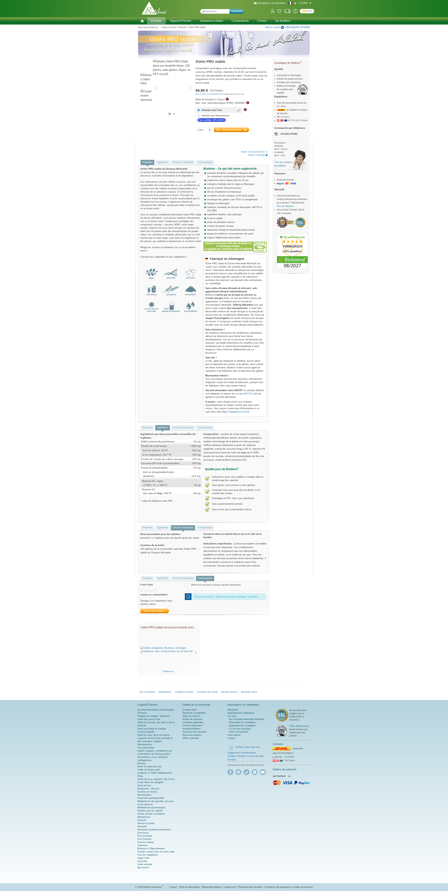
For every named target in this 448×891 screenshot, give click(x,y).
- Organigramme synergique (241, 725)
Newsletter (232, 709)
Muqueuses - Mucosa (148, 788)
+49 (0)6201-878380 (297, 27)
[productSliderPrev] (141, 652)
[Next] (190, 88)
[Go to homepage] (154, 8)
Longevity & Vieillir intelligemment (154, 772)
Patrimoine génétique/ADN (150, 798)
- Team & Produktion (237, 731)
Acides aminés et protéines (151, 814)
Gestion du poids (146, 823)
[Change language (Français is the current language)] (292, 3)
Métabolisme (143, 817)
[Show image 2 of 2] (174, 114)
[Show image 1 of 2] (170, 114)
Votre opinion (234, 735)
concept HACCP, (244, 393)
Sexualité (142, 826)
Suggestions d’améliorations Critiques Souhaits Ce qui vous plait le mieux (245, 756)
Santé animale (144, 864)
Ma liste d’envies (229, 692)
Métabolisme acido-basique (151, 807)
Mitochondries (144, 795)
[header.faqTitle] (295, 12)
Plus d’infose (297, 726)
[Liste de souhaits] (279, 12)
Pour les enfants (145, 842)
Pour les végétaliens (147, 855)
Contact (231, 738)
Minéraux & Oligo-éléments (151, 848)
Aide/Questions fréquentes (240, 713)
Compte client (190, 709)
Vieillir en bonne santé (148, 769)
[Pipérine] (169, 649)
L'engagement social (237, 411)
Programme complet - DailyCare (153, 716)
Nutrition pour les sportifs (150, 810)
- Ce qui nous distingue (239, 728)
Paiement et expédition (194, 713)
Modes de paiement (192, 719)
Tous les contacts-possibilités (283, 164)
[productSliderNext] (195, 652)
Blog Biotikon (165, 692)
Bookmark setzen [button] (249, 692)
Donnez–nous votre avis (248, 747)
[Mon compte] (273, 11)
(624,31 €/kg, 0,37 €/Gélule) (207, 94)
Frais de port (239, 94)
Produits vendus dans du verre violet (155, 851)
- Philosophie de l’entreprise (241, 722)
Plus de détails (284, 206)
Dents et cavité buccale (149, 766)
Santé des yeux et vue (148, 719)
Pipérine (167, 671)
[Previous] (155, 88)
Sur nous (232, 716)
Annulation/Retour (192, 728)
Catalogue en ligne (184, 692)
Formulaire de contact (207, 692)
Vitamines (142, 845)
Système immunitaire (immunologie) (155, 709)
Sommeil (141, 820)
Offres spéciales (191, 738)
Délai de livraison (191, 716)
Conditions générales (193, 722)
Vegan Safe (143, 858)
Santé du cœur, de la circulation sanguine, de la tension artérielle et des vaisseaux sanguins (155, 738)
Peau (140, 776)
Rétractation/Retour (212, 887)
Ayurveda (142, 861)
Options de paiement (284, 769)
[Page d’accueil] (142, 20)
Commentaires (205, 162)
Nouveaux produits (192, 735)
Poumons (142, 713)
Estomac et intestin (147, 791)
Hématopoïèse (144, 744)
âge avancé (143, 867)
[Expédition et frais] (287, 12)
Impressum (231, 887)
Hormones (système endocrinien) (154, 829)
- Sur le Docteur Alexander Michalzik (245, 719)
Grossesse (142, 832)
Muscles (141, 763)
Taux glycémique (146, 747)
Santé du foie (144, 785)
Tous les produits (147, 692)
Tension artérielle (146, 731)
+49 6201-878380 (288, 134)
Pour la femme (144, 836)
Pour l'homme (144, 839)
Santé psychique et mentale (151, 728)
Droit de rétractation (192, 725)
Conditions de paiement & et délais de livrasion (289, 887)
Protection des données (194, 731)
